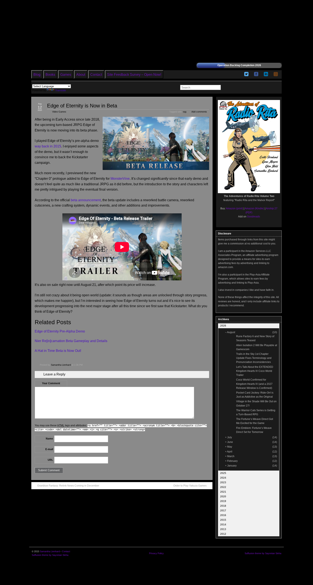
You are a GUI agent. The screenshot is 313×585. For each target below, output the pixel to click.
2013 (223, 529)
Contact (96, 74)
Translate (60, 90)
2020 (223, 496)
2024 (223, 477)
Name (49, 438)
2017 (223, 510)
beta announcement (86, 200)
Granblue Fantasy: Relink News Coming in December (68, 485)
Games (65, 74)
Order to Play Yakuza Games (190, 485)
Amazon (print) (234, 208)
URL (50, 459)
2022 (223, 487)
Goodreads (253, 216)
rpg (184, 111)
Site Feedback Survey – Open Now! (134, 74)
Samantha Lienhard (61, 365)
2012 (223, 533)
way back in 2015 (48, 146)
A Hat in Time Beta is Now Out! (58, 350)
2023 (223, 482)
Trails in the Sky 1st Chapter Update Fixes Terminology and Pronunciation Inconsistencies (253, 358)
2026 (223, 325)
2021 (223, 491)
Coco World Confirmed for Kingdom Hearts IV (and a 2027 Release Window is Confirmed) (254, 383)
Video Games (59, 111)
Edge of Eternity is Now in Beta (82, 105)
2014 (223, 524)
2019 (223, 501)
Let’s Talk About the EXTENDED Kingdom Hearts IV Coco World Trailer (254, 371)
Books (50, 74)
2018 (223, 505)
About (80, 74)
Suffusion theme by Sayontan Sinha (50, 555)
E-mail (49, 449)
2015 (223, 519)
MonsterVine (120, 178)
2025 (223, 473)
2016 (223, 515)
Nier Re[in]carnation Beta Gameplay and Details (71, 341)
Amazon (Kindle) (254, 208)
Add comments (199, 111)
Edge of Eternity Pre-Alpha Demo (60, 331)
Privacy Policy (156, 553)
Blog (36, 74)
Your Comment (51, 383)
